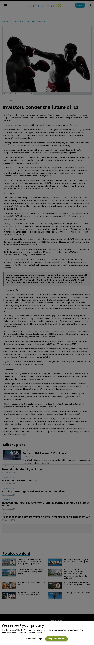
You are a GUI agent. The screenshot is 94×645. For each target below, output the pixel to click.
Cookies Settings (34, 639)
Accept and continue (57, 639)
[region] (47, 633)
